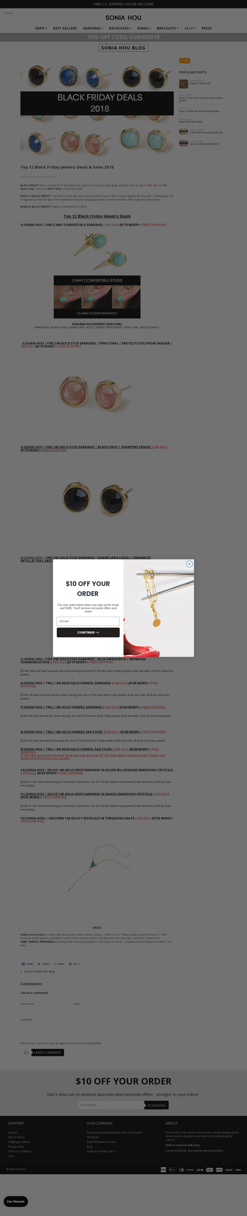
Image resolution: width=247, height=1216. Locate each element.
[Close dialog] (189, 564)
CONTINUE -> (88, 632)
